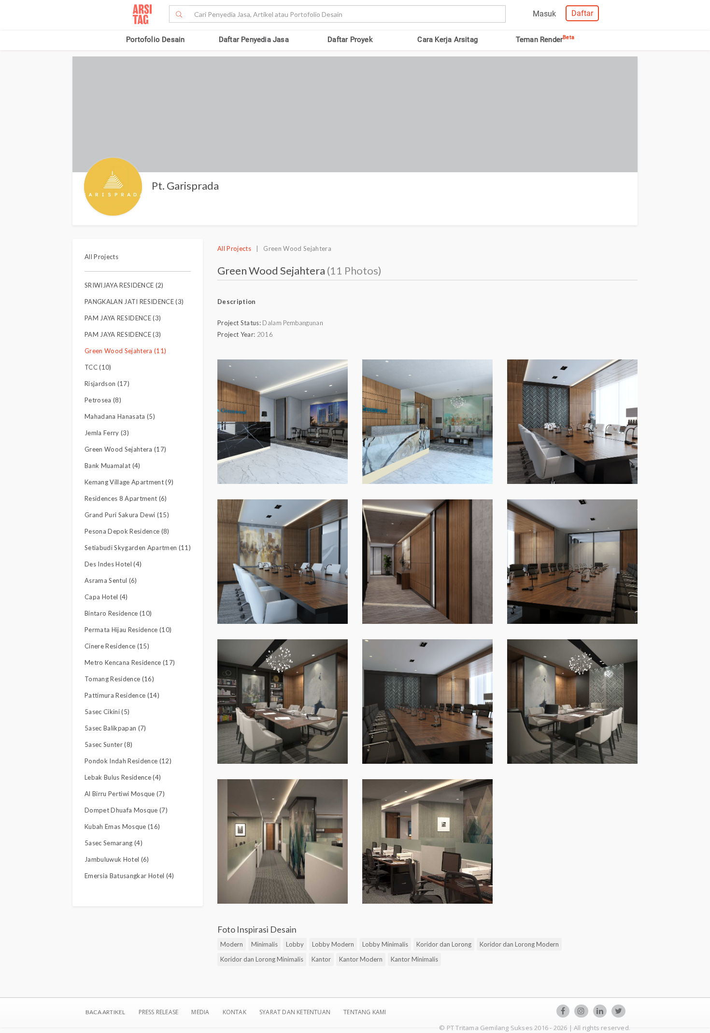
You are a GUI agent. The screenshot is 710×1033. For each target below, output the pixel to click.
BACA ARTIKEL (105, 1012)
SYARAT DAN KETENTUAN (295, 1012)
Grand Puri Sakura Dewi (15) (127, 515)
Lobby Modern (333, 944)
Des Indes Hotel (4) (113, 564)
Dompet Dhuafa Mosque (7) (126, 810)
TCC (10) (98, 367)
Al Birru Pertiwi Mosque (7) (125, 794)
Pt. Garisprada (185, 185)
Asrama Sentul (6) (111, 580)
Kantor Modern (361, 959)
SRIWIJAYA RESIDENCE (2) (124, 285)
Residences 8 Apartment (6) (126, 498)
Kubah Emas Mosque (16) (122, 826)
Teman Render (545, 39)
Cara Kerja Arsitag (447, 39)
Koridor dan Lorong (443, 944)
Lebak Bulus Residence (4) (123, 777)
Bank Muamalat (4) (113, 465)
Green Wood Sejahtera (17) (125, 449)
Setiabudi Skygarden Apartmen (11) (138, 547)
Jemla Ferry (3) (107, 433)
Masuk (544, 13)
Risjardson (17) (107, 383)
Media (201, 1012)
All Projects (101, 257)
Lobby (295, 944)
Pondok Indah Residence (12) (128, 761)
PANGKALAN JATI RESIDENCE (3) (134, 301)
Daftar (582, 13)
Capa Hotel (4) (106, 597)
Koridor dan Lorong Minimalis (261, 959)
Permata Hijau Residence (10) (128, 630)
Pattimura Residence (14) (122, 695)
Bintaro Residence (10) (118, 613)
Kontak (235, 1012)
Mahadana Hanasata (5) (120, 416)
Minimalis (264, 944)
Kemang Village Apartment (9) (129, 482)
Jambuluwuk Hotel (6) (117, 859)
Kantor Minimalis (414, 959)
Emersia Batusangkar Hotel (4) (129, 876)
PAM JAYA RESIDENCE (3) (123, 318)
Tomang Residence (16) (119, 679)
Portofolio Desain (155, 39)
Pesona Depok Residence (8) (127, 531)
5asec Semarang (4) (113, 843)
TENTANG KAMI (364, 1012)
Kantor (321, 959)
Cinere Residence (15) (117, 646)
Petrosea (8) (103, 400)
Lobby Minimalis (385, 944)
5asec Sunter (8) (108, 744)
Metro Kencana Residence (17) (130, 662)
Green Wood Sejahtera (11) (125, 351)
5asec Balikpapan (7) (115, 728)
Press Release (158, 1012)
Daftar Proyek (350, 39)
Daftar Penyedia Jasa (254, 39)
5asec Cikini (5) (107, 712)
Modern (231, 944)
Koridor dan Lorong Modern (519, 944)
